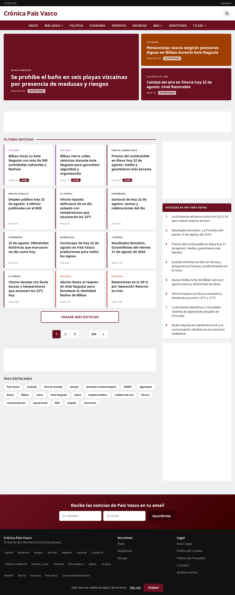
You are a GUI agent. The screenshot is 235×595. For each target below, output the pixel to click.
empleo (71, 402)
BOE (57, 402)
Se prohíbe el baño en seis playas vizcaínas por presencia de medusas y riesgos (69, 80)
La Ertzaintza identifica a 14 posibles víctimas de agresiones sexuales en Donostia (193, 311)
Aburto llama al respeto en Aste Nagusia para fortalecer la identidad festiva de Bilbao (79, 288)
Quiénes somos (187, 572)
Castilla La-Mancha (16, 564)
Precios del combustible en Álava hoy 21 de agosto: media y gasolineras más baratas (196, 248)
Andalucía (23, 552)
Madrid (9, 575)
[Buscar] (227, 13)
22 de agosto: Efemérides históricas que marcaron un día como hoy (28, 247)
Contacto (226, 3)
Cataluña (58, 564)
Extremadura (76, 564)
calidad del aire (124, 394)
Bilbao (25, 394)
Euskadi (32, 386)
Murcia (22, 575)
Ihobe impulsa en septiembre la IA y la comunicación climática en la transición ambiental (195, 329)
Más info (135, 587)
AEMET (128, 386)
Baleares (67, 552)
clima (39, 394)
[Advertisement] (117, 122)
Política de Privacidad (191, 558)
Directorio (178, 25)
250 (93, 334)
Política (76, 25)
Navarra (36, 575)
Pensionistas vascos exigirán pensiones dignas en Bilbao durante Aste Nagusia (183, 50)
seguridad (145, 386)
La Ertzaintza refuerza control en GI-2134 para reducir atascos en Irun (197, 218)
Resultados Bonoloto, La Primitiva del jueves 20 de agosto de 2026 (194, 232)
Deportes (119, 25)
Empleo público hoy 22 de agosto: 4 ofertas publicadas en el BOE (26, 203)
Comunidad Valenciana (76, 575)
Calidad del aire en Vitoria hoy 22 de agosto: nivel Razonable (179, 84)
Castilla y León (40, 564)
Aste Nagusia (58, 394)
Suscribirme (161, 516)
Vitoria (145, 394)
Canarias (81, 552)
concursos (90, 402)
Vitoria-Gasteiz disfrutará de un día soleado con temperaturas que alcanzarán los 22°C (76, 208)
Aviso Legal (184, 544)
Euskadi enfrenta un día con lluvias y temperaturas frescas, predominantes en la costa (197, 266)
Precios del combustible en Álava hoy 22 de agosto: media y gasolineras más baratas (131, 162)
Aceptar (153, 587)
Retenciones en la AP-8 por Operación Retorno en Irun (130, 286)
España (9, 552)
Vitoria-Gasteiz (53, 386)
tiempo (74, 386)
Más (156, 25)
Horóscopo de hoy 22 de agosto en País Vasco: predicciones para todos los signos (79, 249)
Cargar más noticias (80, 317)
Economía (97, 25)
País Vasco (53, 25)
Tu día (198, 25)
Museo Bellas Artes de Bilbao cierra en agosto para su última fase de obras (195, 282)
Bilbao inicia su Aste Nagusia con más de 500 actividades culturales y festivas (28, 162)
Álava (10, 394)
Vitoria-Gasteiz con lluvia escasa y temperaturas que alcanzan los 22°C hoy (28, 288)
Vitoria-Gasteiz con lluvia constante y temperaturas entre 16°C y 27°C (194, 296)
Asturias (52, 552)
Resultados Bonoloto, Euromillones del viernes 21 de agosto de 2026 (131, 247)
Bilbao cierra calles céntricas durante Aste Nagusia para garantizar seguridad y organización (80, 165)
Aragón (38, 552)
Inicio (33, 25)
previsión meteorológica (101, 386)
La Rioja (106, 564)
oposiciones (40, 402)
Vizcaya (122, 558)
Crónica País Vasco (30, 13)
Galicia (92, 564)
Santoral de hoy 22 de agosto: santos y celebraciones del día (129, 203)
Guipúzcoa (125, 551)
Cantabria (97, 552)
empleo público (97, 394)
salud (77, 394)
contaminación (16, 402)
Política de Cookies (189, 551)
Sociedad (139, 25)
